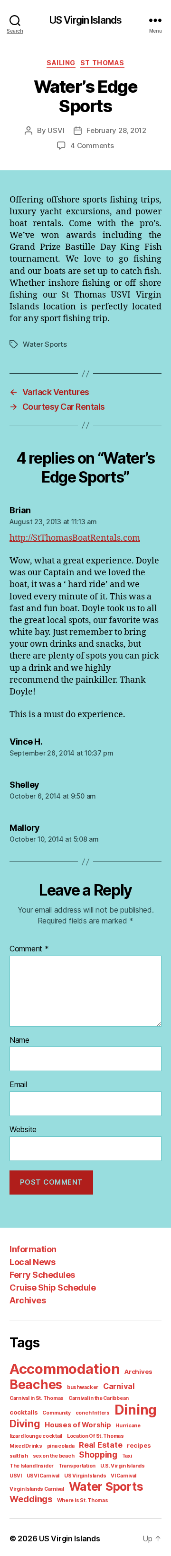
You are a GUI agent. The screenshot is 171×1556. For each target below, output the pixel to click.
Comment (29, 949)
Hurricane (128, 1426)
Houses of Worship (78, 1425)
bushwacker (82, 1387)
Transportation (76, 1466)
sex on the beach (54, 1456)
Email (18, 1085)
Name (19, 1040)
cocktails (24, 1412)
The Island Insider (32, 1466)
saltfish (19, 1456)
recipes (139, 1445)
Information (33, 1249)
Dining (135, 1410)
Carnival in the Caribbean (98, 1398)
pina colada (61, 1446)
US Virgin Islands (85, 20)
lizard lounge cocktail (36, 1436)
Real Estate (100, 1445)
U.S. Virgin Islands (122, 1466)
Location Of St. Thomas (95, 1436)
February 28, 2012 (116, 130)
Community (56, 1413)
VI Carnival (123, 1476)
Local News (32, 1262)
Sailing (61, 63)
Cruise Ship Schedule (52, 1287)
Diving (25, 1424)
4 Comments (92, 145)
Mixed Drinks (26, 1446)
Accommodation (65, 1369)
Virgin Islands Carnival (37, 1489)
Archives (28, 1300)
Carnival (119, 1386)
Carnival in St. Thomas (37, 1398)
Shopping (98, 1454)
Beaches (36, 1384)
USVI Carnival (43, 1476)
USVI (56, 130)
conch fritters (93, 1413)
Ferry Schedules (42, 1275)
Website (23, 1129)
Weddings (31, 1499)
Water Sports (45, 344)
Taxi (127, 1456)
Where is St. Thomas (82, 1500)
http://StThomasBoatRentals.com (75, 538)
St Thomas (102, 63)
